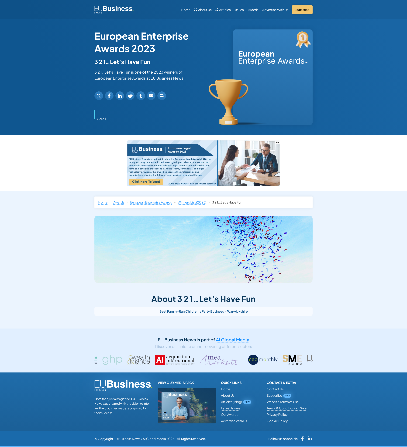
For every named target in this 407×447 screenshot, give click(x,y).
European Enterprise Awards (120, 78)
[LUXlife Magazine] (274, 360)
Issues (239, 10)
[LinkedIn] (119, 95)
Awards (253, 10)
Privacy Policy (277, 414)
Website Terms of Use (283, 402)
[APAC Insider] (310, 360)
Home (185, 10)
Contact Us (275, 389)
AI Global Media (232, 339)
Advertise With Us (275, 10)
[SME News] (243, 360)
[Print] (161, 95)
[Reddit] (130, 95)
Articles (225, 10)
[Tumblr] (140, 95)
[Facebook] (109, 95)
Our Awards (229, 414)
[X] (98, 95)
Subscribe (274, 395)
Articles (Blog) (231, 402)
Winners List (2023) (192, 202)
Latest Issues (230, 408)
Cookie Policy (277, 421)
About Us (205, 10)
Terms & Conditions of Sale (287, 408)
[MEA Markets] (172, 360)
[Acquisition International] (126, 360)
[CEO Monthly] (214, 360)
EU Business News (127, 439)
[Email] (151, 95)
